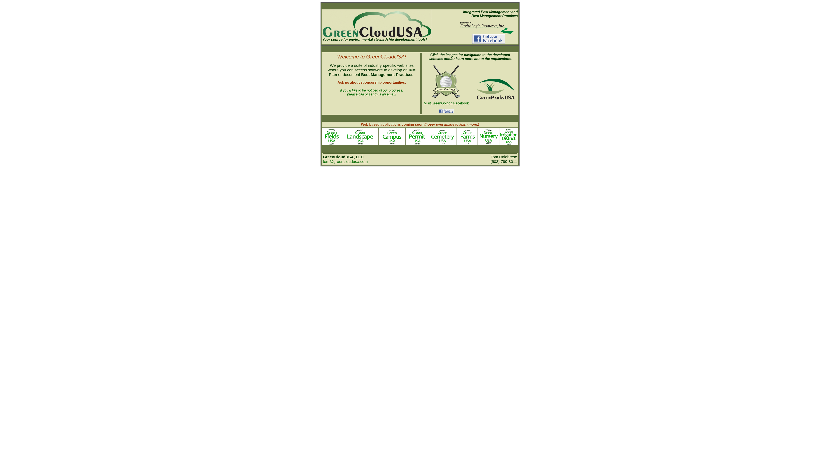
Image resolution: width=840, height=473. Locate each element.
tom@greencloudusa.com (345, 161)
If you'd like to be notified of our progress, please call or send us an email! (371, 92)
